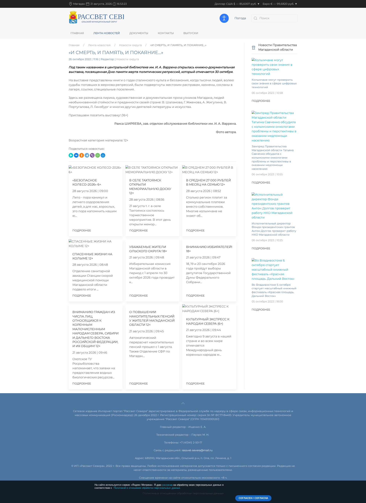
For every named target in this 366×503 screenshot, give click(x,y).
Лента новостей (106, 33)
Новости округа (130, 45)
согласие (167, 484)
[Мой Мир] (103, 155)
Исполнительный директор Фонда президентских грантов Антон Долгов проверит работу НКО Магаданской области (274, 229)
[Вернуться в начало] (96, 18)
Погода (240, 18)
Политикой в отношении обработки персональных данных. (147, 487)
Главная (77, 33)
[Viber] (92, 155)
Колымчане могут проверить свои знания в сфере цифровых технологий (274, 83)
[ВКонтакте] (76, 155)
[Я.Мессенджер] (71, 155)
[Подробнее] (274, 67)
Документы (138, 33)
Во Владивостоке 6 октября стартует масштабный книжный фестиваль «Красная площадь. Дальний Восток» (274, 290)
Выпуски (190, 33)
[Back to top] (183, 403)
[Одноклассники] (81, 155)
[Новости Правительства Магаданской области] (253, 47)
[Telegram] (87, 155)
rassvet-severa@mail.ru (197, 450)
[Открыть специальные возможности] (224, 18)
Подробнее (81, 230)
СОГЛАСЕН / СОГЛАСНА (253, 498)
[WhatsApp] (97, 155)
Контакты (166, 33)
